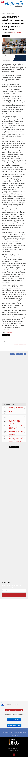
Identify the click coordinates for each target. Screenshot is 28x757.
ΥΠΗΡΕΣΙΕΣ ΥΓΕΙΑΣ (18, 730)
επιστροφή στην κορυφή (20, 344)
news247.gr (9, 332)
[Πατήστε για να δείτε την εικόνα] (14, 45)
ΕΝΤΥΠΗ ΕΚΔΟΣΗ (14, 725)
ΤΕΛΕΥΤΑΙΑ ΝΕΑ (9, 405)
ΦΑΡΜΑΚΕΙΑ (8, 730)
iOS (10, 719)
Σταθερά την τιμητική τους (16, 411)
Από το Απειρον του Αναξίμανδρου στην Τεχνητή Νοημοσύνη (14, 422)
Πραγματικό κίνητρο (14, 416)
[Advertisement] (14, 489)
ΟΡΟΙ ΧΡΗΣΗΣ (5, 732)
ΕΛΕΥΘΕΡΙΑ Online (16, 32)
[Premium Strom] (14, 57)
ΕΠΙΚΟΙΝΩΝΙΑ (14, 735)
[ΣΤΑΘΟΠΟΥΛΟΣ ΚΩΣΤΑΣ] (14, 741)
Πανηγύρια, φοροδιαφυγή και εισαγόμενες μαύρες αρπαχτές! (16, 433)
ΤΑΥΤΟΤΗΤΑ (14, 732)
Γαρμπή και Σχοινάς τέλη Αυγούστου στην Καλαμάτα (15, 427)
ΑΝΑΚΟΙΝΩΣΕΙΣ (22, 732)
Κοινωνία (10, 341)
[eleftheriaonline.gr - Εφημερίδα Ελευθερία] (14, 4)
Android (16, 719)
